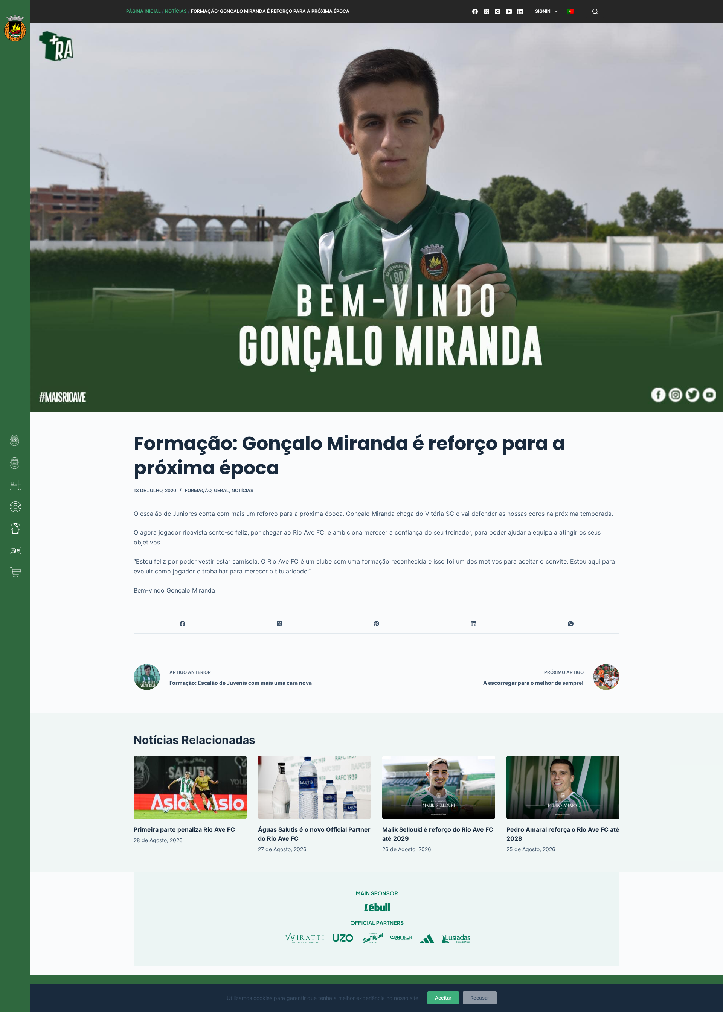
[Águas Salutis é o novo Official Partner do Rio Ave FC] (314, 787)
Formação (198, 490)
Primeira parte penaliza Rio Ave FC (184, 829)
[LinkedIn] (520, 11)
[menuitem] (570, 11)
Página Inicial (143, 11)
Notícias (176, 11)
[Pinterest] (377, 624)
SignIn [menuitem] (543, 11)
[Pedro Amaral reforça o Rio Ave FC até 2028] (562, 787)
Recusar (479, 998)
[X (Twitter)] (486, 11)
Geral (221, 490)
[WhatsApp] (570, 624)
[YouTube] (509, 11)
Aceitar (443, 998)
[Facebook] (475, 11)
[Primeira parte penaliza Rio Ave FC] (190, 787)
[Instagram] (497, 11)
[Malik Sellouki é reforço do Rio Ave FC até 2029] (438, 787)
